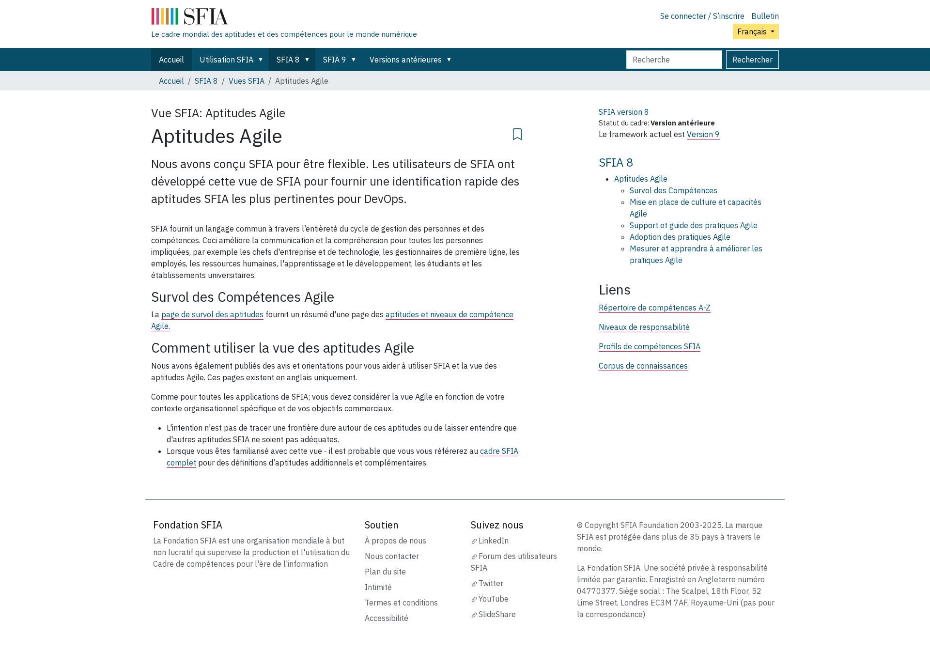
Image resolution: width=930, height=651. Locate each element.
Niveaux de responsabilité (644, 327)
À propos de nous (395, 540)
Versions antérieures (406, 59)
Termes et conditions (401, 602)
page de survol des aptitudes (212, 314)
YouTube (494, 599)
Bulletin (765, 16)
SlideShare (497, 614)
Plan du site (385, 571)
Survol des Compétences (673, 190)
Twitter (491, 583)
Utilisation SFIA (226, 59)
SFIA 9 (334, 59)
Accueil (171, 59)
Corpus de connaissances (643, 366)
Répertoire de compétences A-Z (655, 307)
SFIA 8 (288, 59)
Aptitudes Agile (640, 179)
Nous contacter (392, 556)
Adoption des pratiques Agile (680, 237)
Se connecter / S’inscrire (702, 16)
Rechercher (752, 59)
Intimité (378, 587)
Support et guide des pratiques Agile (694, 225)
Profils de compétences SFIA (649, 346)
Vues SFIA (246, 81)
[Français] (284, 18)
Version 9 (703, 134)
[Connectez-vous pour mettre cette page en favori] (517, 132)
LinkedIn (494, 540)
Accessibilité (386, 618)
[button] (262, 59)
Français (753, 31)
